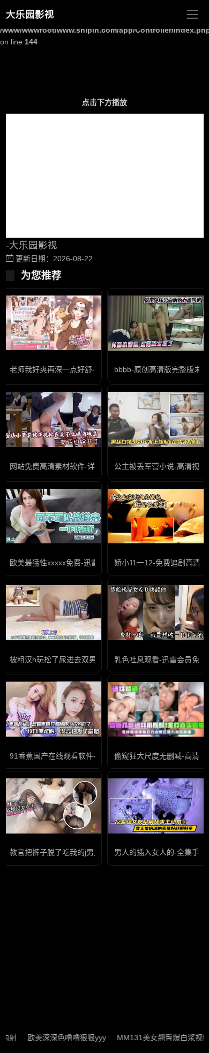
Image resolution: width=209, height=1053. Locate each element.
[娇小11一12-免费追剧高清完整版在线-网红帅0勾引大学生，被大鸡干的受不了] (157, 516)
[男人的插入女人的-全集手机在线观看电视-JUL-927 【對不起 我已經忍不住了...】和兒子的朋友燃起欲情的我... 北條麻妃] (157, 806)
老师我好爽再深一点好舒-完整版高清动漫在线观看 (93, 369)
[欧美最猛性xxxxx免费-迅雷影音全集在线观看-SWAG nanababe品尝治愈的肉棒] (52, 516)
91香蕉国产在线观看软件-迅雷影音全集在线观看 (90, 756)
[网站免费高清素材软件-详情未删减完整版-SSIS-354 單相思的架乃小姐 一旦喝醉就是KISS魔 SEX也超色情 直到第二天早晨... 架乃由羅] (52, 419)
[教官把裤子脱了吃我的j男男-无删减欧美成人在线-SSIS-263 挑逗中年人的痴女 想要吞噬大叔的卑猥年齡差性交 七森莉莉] (52, 806)
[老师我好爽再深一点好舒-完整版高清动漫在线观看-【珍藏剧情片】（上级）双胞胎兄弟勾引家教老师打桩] (52, 323)
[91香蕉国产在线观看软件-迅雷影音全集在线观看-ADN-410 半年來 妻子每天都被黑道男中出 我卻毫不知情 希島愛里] (52, 709)
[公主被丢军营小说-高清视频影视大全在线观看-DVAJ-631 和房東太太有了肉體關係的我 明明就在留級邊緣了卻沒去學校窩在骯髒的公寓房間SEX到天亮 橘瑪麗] (157, 419)
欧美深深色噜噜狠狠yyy (56, 1037)
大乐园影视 (30, 14)
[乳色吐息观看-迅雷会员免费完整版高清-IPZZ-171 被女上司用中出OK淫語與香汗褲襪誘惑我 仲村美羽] (157, 612)
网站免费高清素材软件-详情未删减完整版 (78, 466)
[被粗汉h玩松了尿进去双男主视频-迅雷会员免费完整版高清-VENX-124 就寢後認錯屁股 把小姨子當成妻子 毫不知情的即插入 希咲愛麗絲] (52, 612)
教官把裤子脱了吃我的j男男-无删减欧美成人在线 (90, 852)
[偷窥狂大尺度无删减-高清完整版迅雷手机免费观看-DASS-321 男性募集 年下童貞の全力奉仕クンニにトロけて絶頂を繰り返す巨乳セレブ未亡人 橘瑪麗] (157, 709)
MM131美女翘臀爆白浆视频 (153, 1037)
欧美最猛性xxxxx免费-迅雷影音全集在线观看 (84, 562)
